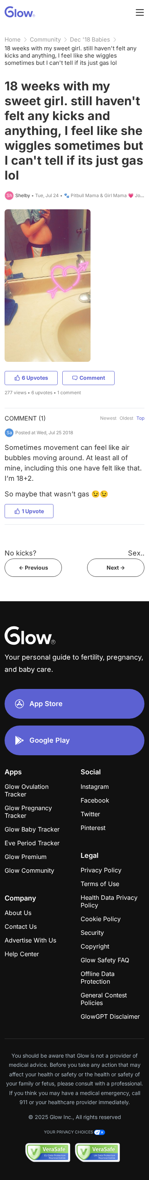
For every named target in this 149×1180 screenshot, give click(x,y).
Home (13, 39)
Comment (92, 377)
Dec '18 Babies (90, 39)
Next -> (116, 567)
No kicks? (20, 553)
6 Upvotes (35, 377)
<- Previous (33, 567)
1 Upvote (33, 511)
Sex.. (136, 553)
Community (45, 39)
